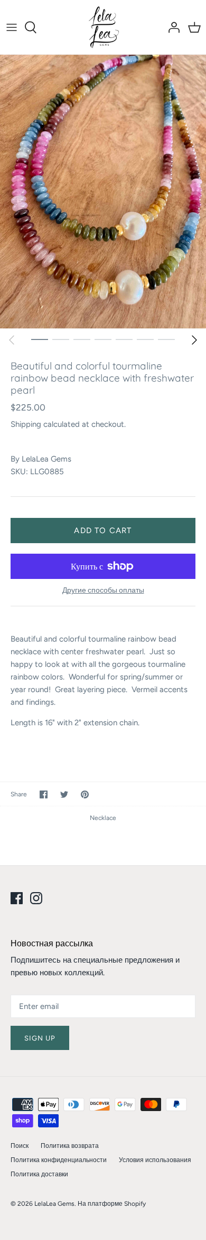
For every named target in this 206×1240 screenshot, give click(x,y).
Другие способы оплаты (103, 590)
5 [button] (124, 339)
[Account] (171, 27)
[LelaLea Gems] (103, 27)
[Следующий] (194, 340)
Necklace (103, 818)
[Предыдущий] (11, 340)
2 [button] (60, 339)
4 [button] (103, 339)
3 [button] (81, 339)
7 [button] (166, 339)
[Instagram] (36, 898)
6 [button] (145, 339)
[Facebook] (17, 898)
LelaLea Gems (46, 459)
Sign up (39, 1038)
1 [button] (39, 339)
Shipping (26, 424)
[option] (103, 191)
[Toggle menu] (11, 27)
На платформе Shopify (112, 1203)
